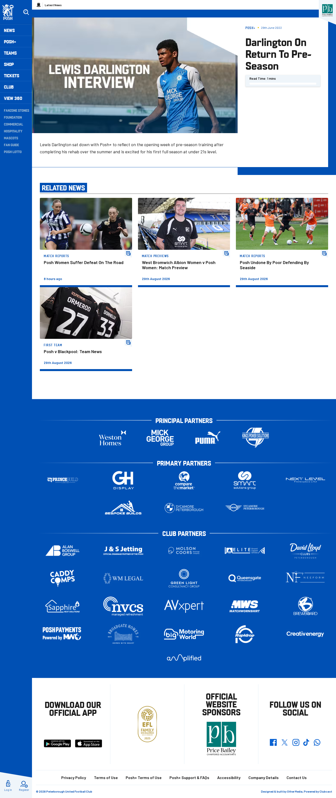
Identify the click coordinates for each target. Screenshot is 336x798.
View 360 (13, 98)
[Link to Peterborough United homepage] (10, 12)
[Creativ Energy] (305, 634)
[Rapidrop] (245, 634)
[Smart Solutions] (245, 480)
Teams (10, 53)
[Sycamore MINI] (245, 508)
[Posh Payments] (62, 634)
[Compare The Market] (184, 480)
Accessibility (229, 777)
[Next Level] (305, 480)
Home (38, 5)
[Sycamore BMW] (184, 508)
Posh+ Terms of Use (144, 777)
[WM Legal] (123, 578)
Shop (9, 64)
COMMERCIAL (13, 124)
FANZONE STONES (16, 110)
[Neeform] (305, 578)
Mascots (11, 137)
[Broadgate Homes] (123, 634)
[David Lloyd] (305, 551)
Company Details (263, 777)
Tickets (11, 75)
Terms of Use (106, 777)
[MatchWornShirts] (245, 606)
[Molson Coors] (184, 551)
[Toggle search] (26, 12)
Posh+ (10, 41)
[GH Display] (123, 480)
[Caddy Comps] (62, 578)
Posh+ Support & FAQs (189, 777)
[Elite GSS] (245, 551)
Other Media (295, 791)
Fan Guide (11, 144)
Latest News (53, 5)
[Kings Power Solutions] (255, 438)
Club (9, 87)
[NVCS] (123, 606)
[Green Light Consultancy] (184, 578)
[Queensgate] (245, 578)
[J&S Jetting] (123, 550)
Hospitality (13, 130)
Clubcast (326, 791)
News (9, 30)
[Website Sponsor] (327, 10)
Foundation (13, 117)
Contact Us (297, 777)
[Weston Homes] (112, 438)
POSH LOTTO (13, 151)
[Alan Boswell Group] (62, 551)
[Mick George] (160, 438)
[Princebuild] (62, 480)
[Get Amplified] (184, 658)
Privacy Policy (73, 777)
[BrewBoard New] (305, 606)
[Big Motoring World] (184, 634)
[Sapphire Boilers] (62, 606)
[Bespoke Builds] (123, 508)
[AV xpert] (184, 606)
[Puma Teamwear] (208, 438)
